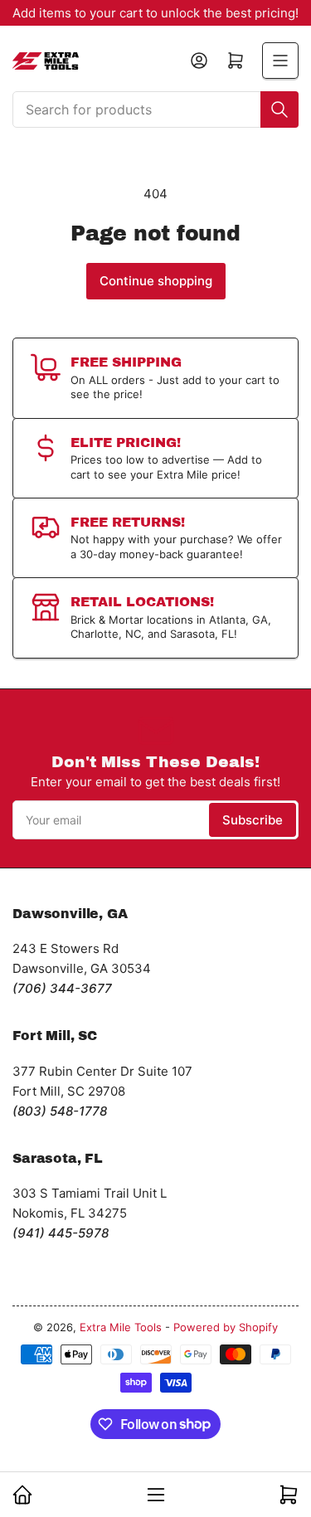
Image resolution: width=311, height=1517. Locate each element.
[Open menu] (280, 60)
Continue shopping (156, 281)
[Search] (279, 109)
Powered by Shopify (225, 1327)
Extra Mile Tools (121, 1327)
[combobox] (155, 109)
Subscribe (252, 820)
